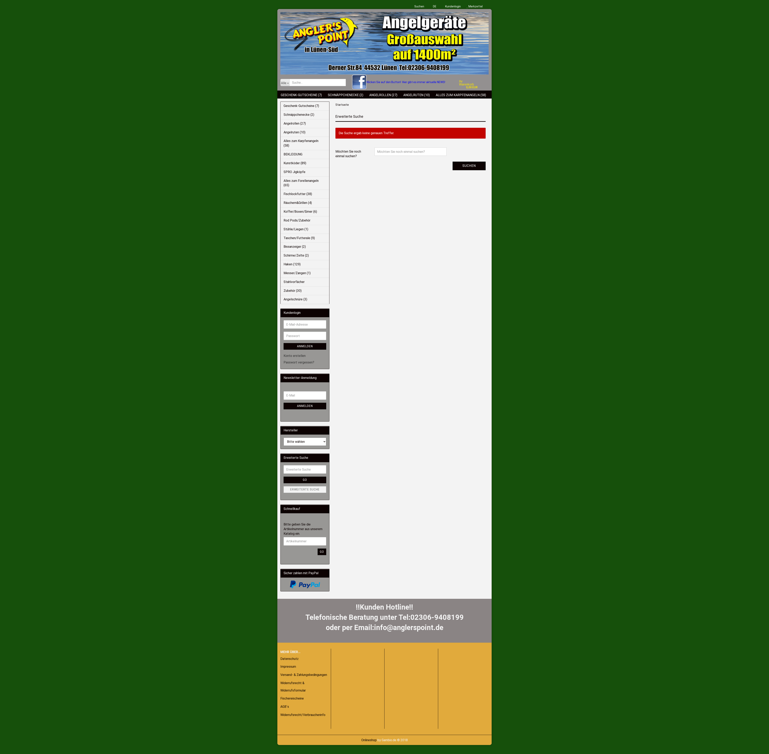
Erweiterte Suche (305, 489)
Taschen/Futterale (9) (299, 238)
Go (305, 479)
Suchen (419, 6)
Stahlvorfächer (294, 282)
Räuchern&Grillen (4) (298, 203)
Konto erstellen (295, 356)
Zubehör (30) (293, 291)
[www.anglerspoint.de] (384, 41)
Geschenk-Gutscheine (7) (301, 95)
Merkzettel (475, 6)
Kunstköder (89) (295, 163)
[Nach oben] (11, 748)
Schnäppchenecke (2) (345, 95)
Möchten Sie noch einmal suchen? (348, 154)
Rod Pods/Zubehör (297, 220)
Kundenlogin (453, 6)
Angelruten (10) (416, 95)
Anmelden (305, 346)
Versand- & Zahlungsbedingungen (303, 675)
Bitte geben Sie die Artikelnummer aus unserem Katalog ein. (303, 529)
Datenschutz (289, 659)
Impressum (288, 666)
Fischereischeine (292, 698)
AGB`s (284, 707)
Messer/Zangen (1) (297, 273)
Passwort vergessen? (299, 362)
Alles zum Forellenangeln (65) (301, 183)
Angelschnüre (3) (295, 299)
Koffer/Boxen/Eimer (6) (300, 211)
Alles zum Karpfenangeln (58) (461, 95)
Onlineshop (369, 740)
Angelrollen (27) (383, 95)
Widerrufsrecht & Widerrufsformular (293, 686)
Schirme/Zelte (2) (296, 255)
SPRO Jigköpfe (294, 172)
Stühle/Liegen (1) (296, 229)
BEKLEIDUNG (293, 154)
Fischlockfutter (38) (298, 194)
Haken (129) (292, 264)
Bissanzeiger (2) (295, 247)
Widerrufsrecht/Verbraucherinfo (302, 715)
